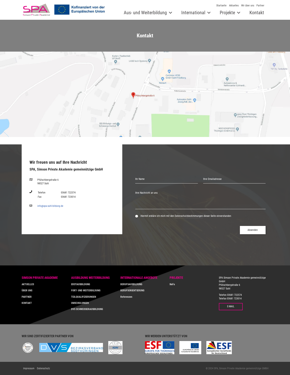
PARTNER (27, 296)
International (193, 12)
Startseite (221, 5)
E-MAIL (230, 306)
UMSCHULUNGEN (80, 303)
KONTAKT (27, 303)
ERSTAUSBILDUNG (80, 284)
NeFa (172, 284)
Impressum (28, 368)
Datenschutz (43, 368)
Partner (260, 5)
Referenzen (126, 296)
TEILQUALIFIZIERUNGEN (83, 296)
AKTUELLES (28, 284)
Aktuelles (234, 5)
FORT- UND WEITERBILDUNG (85, 290)
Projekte (227, 12)
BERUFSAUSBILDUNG (131, 284)
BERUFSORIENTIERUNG (132, 290)
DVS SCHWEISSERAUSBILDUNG (87, 309)
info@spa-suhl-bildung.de (50, 205)
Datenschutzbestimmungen (189, 215)
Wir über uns (247, 5)
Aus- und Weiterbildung (145, 12)
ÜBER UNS (27, 290)
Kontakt (256, 12)
